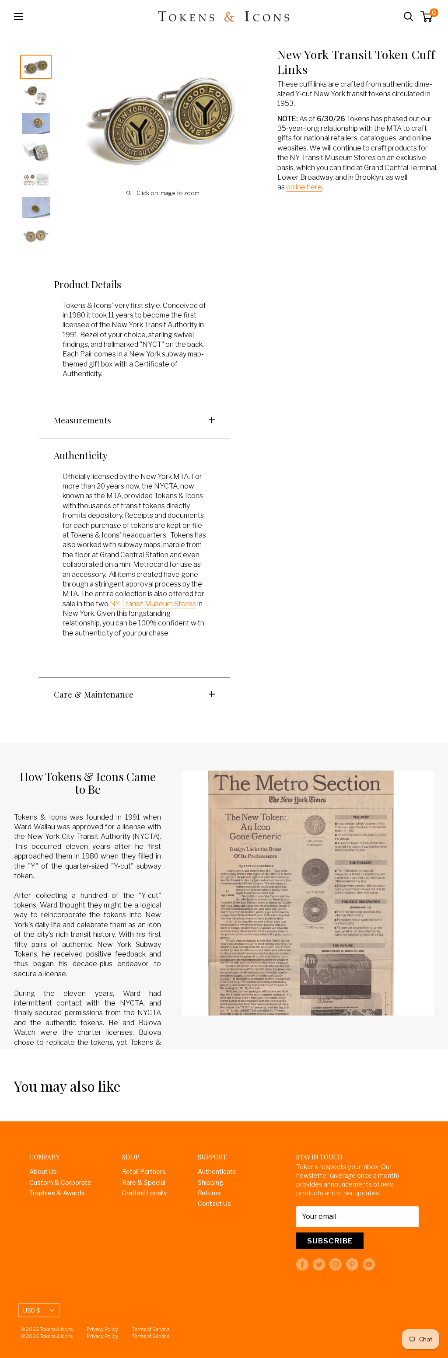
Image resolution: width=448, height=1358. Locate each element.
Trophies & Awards (57, 1193)
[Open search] (408, 16)
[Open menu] (18, 16)
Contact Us (214, 1204)
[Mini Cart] (426, 16)
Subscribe (330, 1240)
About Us (43, 1172)
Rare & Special (143, 1183)
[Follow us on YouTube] (369, 1264)
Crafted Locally (144, 1193)
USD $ (31, 1310)
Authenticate (217, 1172)
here (314, 187)
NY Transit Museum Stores (153, 604)
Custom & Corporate (60, 1183)
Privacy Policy (102, 1329)
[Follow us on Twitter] (319, 1264)
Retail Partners (144, 1172)
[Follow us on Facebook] (302, 1264)
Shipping (210, 1183)
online (296, 187)
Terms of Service (150, 1329)
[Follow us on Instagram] (335, 1264)
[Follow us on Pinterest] (352, 1264)
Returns (209, 1193)
